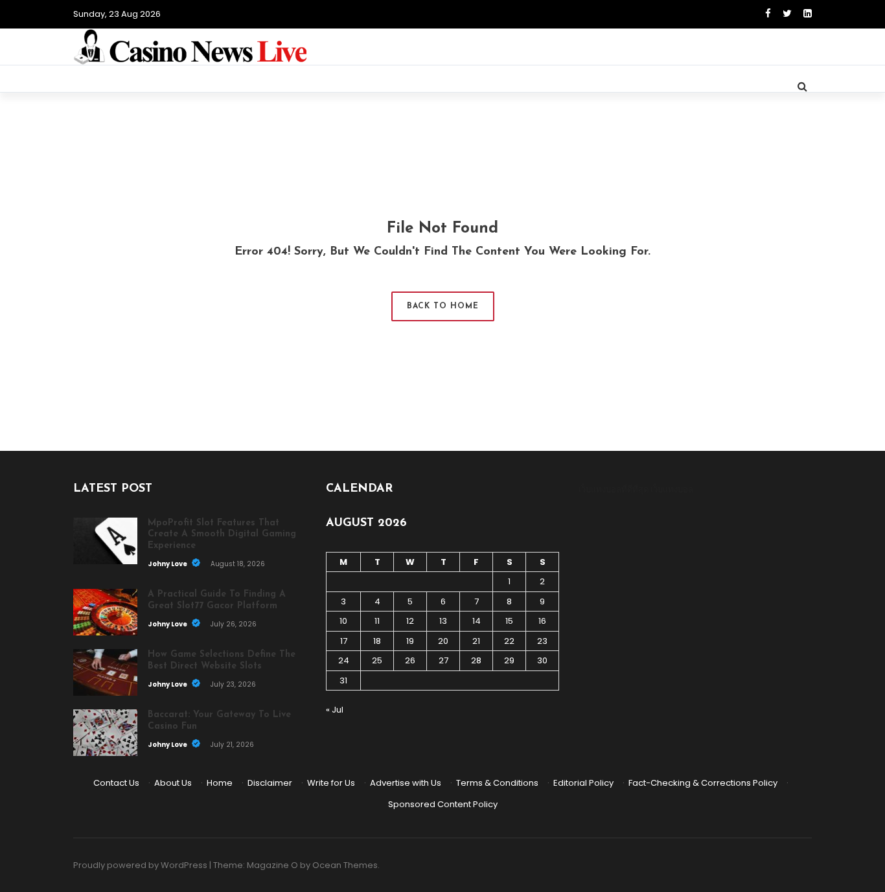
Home (220, 783)
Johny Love (168, 564)
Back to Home (443, 306)
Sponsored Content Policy (443, 804)
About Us (173, 783)
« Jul (334, 709)
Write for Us (331, 783)
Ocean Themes (345, 865)
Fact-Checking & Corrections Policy (702, 783)
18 (377, 641)
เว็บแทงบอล (671, 489)
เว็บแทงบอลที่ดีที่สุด (614, 489)
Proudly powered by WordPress (140, 865)
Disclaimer (269, 783)
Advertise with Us (405, 783)
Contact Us (116, 783)
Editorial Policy (583, 783)
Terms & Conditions (497, 783)
